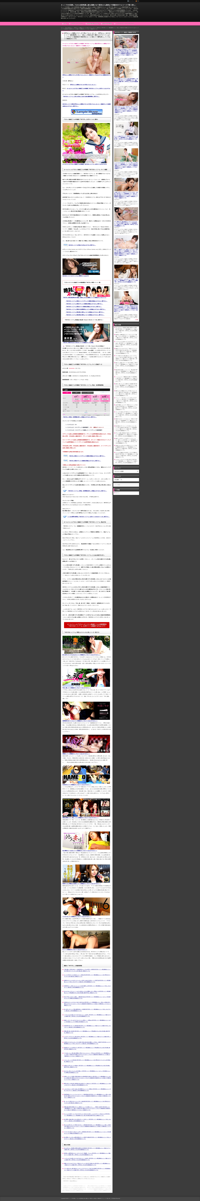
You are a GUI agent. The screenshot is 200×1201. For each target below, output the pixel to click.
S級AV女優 (77, 1176)
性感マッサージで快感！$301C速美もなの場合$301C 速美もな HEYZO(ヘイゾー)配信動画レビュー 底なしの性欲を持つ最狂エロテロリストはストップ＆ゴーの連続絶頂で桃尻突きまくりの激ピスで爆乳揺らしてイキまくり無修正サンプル (87, 1078)
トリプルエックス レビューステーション (125, 23)
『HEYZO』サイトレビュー (77, 23)
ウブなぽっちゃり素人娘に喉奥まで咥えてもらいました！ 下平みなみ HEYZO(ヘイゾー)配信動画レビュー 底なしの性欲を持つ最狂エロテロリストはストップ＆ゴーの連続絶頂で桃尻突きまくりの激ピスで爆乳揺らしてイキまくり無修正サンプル (87, 1054)
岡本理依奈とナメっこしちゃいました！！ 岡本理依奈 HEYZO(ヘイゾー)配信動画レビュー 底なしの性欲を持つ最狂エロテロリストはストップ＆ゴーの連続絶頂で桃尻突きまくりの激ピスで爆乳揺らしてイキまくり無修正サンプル (87, 1096)
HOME (65, 23)
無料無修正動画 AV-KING (93, 23)
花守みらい (69, 1178)
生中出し (64, 1178)
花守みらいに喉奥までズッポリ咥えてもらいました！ (83, 1178)
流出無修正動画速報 (107, 23)
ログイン (118, 492)
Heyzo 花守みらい (73, 1180)
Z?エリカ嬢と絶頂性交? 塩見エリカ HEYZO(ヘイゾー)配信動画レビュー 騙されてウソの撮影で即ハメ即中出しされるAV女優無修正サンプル (127, 434)
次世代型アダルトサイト (95, 1176)
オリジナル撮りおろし (84, 1176)
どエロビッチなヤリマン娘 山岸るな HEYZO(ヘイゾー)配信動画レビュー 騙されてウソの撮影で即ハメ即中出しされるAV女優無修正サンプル (127, 461)
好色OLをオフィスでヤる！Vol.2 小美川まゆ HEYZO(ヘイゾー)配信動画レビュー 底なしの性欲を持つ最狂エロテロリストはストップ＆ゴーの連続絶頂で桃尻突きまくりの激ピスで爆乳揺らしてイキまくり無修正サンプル (87, 1004)
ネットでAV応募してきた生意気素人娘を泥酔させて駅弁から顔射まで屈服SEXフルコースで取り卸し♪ (98, 5)
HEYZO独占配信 (70, 1176)
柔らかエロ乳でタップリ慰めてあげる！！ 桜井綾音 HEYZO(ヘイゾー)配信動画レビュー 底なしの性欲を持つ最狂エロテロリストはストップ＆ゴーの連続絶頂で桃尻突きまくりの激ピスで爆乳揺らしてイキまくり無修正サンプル (87, 1126)
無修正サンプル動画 (105, 1176)
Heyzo (64, 1176)
